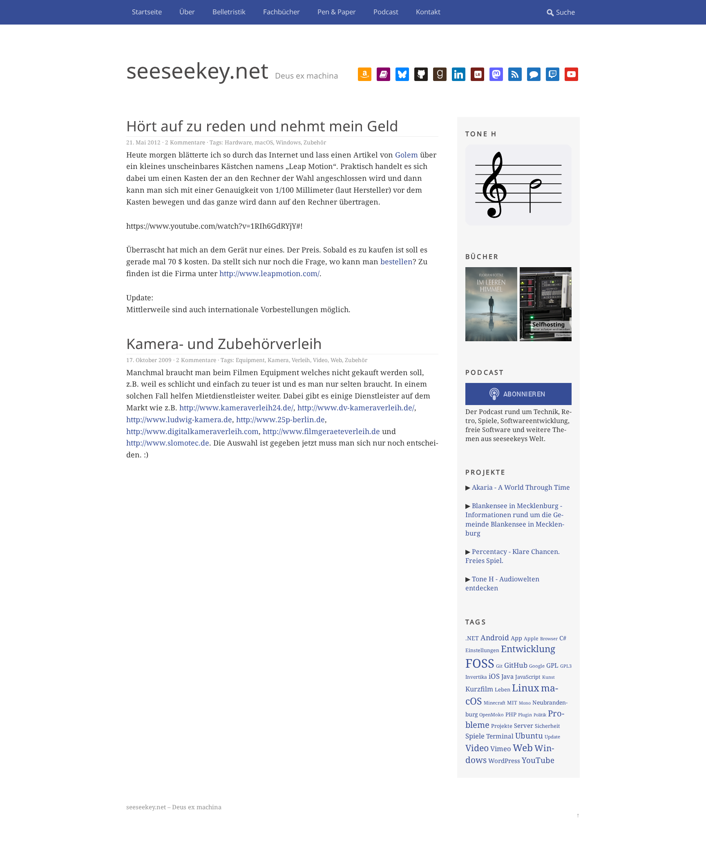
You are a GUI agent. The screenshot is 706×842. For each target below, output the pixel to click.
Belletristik (229, 11)
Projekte (501, 725)
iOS (494, 676)
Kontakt (428, 11)
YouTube (538, 760)
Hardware (238, 142)
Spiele (475, 736)
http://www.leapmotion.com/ (269, 273)
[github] (421, 73)
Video (320, 360)
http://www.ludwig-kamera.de (179, 419)
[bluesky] (402, 73)
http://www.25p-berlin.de (280, 419)
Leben (502, 689)
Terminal (500, 736)
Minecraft (494, 703)
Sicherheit (547, 725)
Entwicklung (528, 648)
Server (523, 725)
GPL (552, 665)
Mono (525, 703)
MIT (512, 702)
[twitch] (552, 73)
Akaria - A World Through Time (521, 487)
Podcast (385, 11)
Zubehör (315, 142)
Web (336, 360)
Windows (288, 142)
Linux (525, 687)
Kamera (278, 360)
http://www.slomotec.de (167, 443)
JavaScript (528, 676)
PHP (510, 714)
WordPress (504, 760)
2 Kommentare (185, 142)
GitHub (515, 665)
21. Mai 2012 (143, 142)
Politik (540, 715)
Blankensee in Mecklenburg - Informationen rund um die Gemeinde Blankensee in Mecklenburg (514, 519)
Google (537, 666)
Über (187, 11)
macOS (264, 142)
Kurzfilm (479, 688)
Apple (531, 638)
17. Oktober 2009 (149, 360)
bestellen (396, 261)
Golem (406, 155)
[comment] (534, 73)
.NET (472, 638)
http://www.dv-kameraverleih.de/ (355, 407)
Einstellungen (482, 650)
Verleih (301, 360)
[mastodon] (496, 73)
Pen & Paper (336, 11)
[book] (383, 73)
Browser (549, 638)
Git (499, 666)
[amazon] (364, 73)
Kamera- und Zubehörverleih (224, 343)
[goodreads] (440, 73)
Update (552, 737)
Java (507, 676)
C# (562, 638)
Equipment (250, 360)
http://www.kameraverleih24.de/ (236, 407)
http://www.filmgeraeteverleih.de (321, 431)
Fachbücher (281, 11)
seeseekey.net (197, 70)
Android (494, 637)
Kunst (548, 677)
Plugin (525, 714)
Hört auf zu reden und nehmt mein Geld (262, 125)
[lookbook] (477, 73)
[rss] (515, 73)
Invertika (476, 676)
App (516, 638)
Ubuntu (529, 735)
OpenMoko (491, 714)
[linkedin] (458, 73)
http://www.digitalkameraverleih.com (192, 431)
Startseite (147, 11)
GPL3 (566, 666)
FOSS (479, 663)
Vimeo (500, 748)
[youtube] (571, 73)
